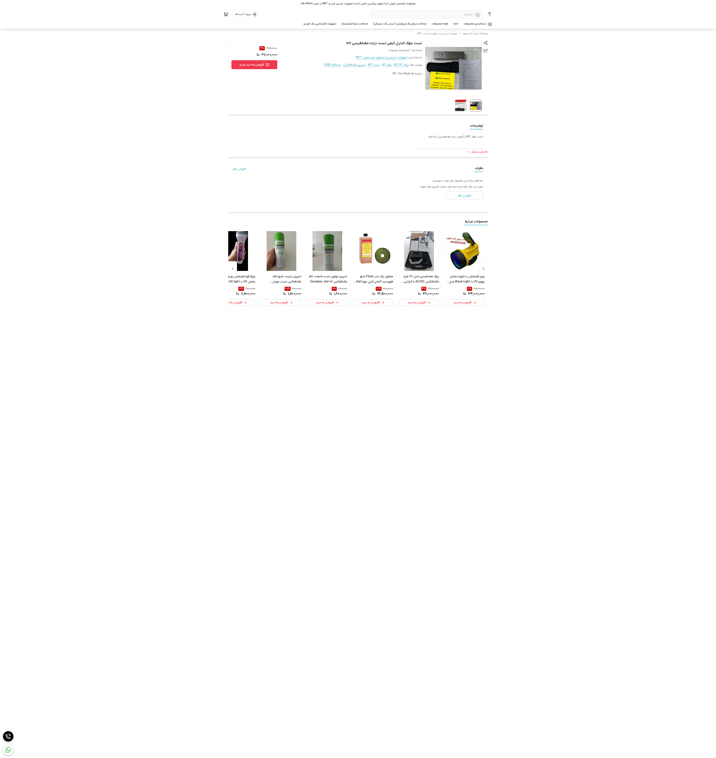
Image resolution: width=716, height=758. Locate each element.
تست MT (374, 65)
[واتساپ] (8, 750)
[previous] (483, 268)
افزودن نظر (239, 169)
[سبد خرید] (226, 14)
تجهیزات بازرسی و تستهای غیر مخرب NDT (437, 33)
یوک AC (387, 65)
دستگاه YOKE (332, 65)
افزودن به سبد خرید (251, 65)
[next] (232, 268)
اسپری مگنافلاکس (354, 65)
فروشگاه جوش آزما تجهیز (475, 33)
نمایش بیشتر (479, 152)
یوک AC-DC (401, 65)
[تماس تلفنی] (8, 736)
